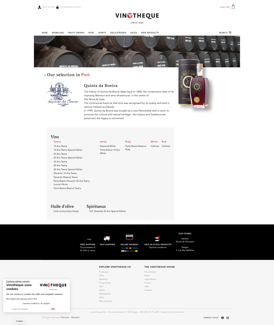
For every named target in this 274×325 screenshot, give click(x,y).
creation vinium (211, 318)
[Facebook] (222, 318)
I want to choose (20, 309)
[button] (225, 33)
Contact (148, 290)
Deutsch (75, 318)
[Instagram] (227, 318)
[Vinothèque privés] (137, 18)
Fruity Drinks (76, 33)
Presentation (150, 272)
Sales (133, 33)
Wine (45, 33)
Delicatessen (118, 33)
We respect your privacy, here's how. (21, 299)
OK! (53, 309)
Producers (103, 272)
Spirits (102, 33)
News (147, 276)
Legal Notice (150, 279)
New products (150, 33)
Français (65, 318)
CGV (146, 287)
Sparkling (58, 33)
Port (91, 33)
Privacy (147, 283)
